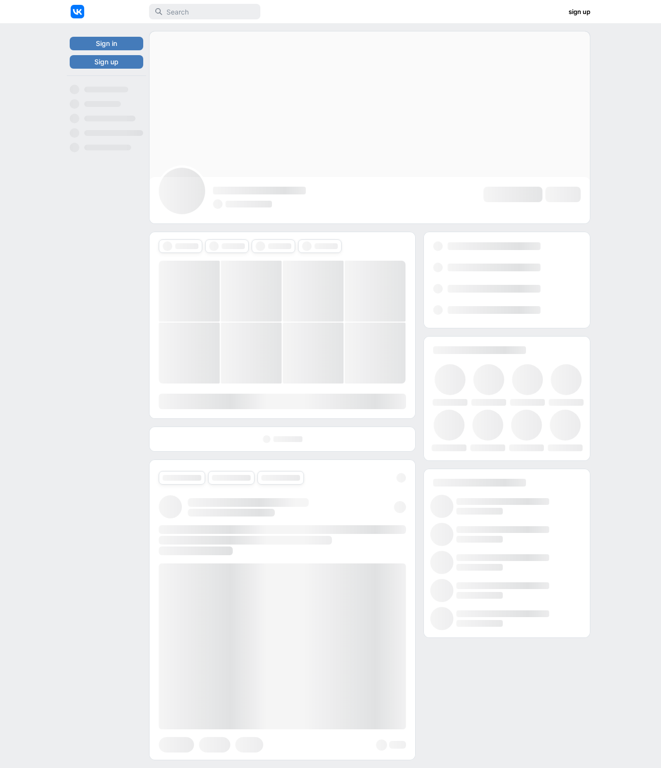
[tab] (180, 246)
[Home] (77, 11)
